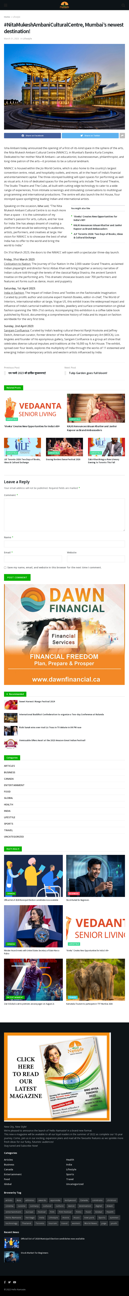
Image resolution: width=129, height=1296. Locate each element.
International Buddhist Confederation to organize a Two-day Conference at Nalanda (61, 714)
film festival (65, 1212)
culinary (34, 1206)
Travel (8, 830)
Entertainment (14, 785)
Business (9, 772)
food (88, 1212)
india (41, 1217)
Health (8, 804)
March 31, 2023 (11, 38)
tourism (53, 1223)
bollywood (70, 1200)
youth (114, 1223)
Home (7, 16)
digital (99, 1206)
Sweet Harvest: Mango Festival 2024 (37, 701)
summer (114, 1217)
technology (11, 1223)
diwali (110, 1206)
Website (71, 552)
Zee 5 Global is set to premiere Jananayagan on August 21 (29, 1003)
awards (42, 1200)
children (111, 1200)
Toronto (40, 1223)
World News (90, 1223)
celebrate (97, 1200)
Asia (19, 1200)
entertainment (13, 1212)
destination (85, 1206)
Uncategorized (14, 836)
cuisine (22, 1206)
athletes (30, 1200)
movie (65, 1217)
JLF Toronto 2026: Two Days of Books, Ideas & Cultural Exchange (22, 461)
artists (9, 1200)
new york (89, 1217)
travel (64, 1223)
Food (7, 791)
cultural (47, 1206)
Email (8, 552)
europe (29, 1212)
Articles (9, 765)
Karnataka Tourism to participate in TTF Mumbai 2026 (89, 1003)
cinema (9, 1206)
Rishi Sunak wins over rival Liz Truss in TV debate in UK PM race (50, 727)
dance (71, 1206)
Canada (9, 778)
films (78, 1212)
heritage (30, 1217)
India (7, 810)
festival (42, 1212)
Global (8, 798)
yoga (103, 1223)
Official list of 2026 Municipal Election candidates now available (31, 900)
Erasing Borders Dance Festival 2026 (63, 459)
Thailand (26, 1223)
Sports (8, 823)
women (76, 1223)
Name (8, 537)
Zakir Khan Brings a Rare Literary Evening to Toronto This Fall (103, 461)
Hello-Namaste (13, 1217)
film (52, 1212)
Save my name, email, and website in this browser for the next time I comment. (54, 567)
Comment (11, 495)
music (77, 1217)
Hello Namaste (18, 1289)
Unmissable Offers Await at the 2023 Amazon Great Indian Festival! (52, 740)
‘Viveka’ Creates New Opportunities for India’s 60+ (32, 426)
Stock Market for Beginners (77, 900)
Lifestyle (16, 16)
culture (60, 1206)
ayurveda (55, 1200)
